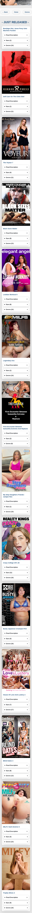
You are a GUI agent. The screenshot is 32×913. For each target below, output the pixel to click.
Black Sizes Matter (10, 229)
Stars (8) (8, 238)
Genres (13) (10, 243)
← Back (5, 12)
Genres (27, 12)
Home (16, 12)
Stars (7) (8, 704)
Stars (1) (8, 40)
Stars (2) (8, 438)
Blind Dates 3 (8, 761)
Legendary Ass (8, 361)
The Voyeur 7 (8, 163)
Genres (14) (10, 45)
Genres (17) (10, 709)
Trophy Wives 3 (9, 893)
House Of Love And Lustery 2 (14, 695)
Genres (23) (10, 842)
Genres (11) (9, 111)
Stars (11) (9, 572)
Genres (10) (10, 511)
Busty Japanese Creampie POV (15, 629)
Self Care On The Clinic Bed (13, 96)
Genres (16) (10, 577)
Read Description (12, 35)
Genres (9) (9, 443)
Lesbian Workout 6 (10, 294)
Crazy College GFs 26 (11, 563)
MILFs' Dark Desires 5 (11, 827)
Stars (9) (8, 903)
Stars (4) (8, 172)
